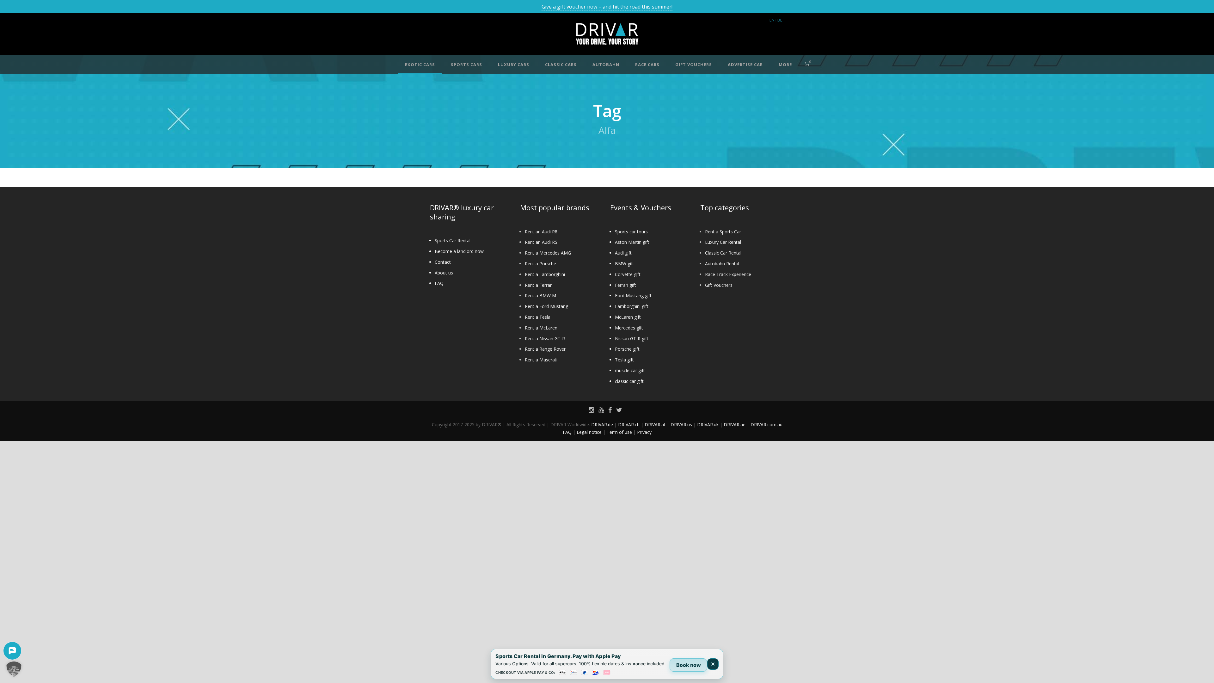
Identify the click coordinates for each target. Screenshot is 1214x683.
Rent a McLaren (541, 328)
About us (444, 273)
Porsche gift (627, 349)
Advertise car (745, 64)
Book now (688, 665)
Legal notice (589, 432)
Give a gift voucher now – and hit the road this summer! (607, 6)
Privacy (644, 432)
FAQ (439, 283)
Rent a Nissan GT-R (545, 338)
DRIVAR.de (602, 424)
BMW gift (624, 264)
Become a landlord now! (460, 251)
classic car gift (629, 381)
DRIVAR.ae (734, 424)
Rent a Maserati (541, 360)
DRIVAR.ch (629, 424)
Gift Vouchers (719, 285)
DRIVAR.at (655, 424)
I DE (779, 20)
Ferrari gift (625, 285)
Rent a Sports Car (723, 232)
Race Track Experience (728, 274)
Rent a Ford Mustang (546, 306)
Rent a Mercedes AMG (548, 253)
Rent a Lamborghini (545, 274)
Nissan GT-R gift (631, 338)
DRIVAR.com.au (766, 424)
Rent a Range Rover (545, 349)
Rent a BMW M (540, 295)
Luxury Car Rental (723, 242)
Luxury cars (513, 64)
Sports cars (466, 64)
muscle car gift (630, 370)
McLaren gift (628, 317)
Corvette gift (628, 274)
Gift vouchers (693, 64)
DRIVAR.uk (708, 424)
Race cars (647, 64)
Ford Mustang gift (633, 295)
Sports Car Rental (452, 240)
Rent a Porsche (540, 264)
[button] (14, 669)
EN (772, 20)
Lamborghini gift (631, 306)
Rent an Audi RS (541, 242)
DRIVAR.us (681, 424)
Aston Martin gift (632, 242)
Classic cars (561, 64)
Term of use (619, 432)
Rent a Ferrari (539, 285)
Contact (443, 262)
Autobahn (605, 64)
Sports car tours (631, 232)
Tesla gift (624, 360)
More (785, 64)
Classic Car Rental (723, 253)
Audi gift (623, 253)
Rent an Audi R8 (541, 232)
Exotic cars (420, 64)
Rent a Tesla (537, 317)
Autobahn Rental (722, 264)
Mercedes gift (629, 328)
